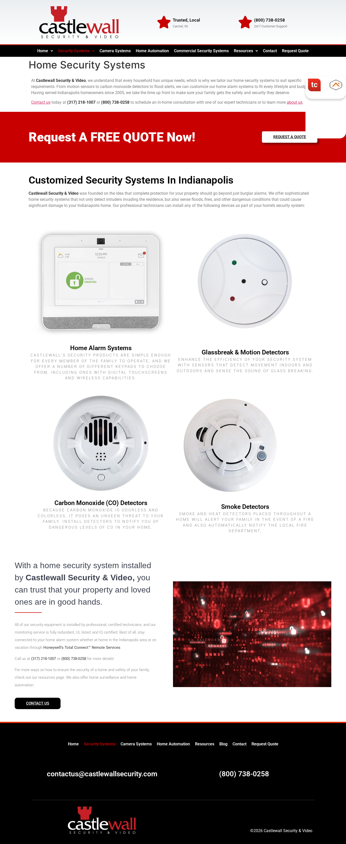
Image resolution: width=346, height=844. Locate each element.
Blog (223, 744)
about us (294, 102)
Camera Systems (115, 50)
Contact (270, 50)
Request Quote (295, 50)
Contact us (40, 102)
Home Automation (152, 50)
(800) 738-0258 (244, 774)
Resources (243, 50)
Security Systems (74, 50)
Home (42, 50)
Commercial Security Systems (201, 50)
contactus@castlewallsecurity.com (102, 774)
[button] (45, 51)
